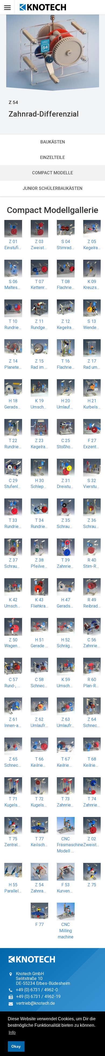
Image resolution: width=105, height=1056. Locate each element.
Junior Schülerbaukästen (52, 188)
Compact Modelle (52, 172)
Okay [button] (16, 1046)
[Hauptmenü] (7, 7)
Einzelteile (52, 157)
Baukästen (52, 141)
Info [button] (12, 1032)
